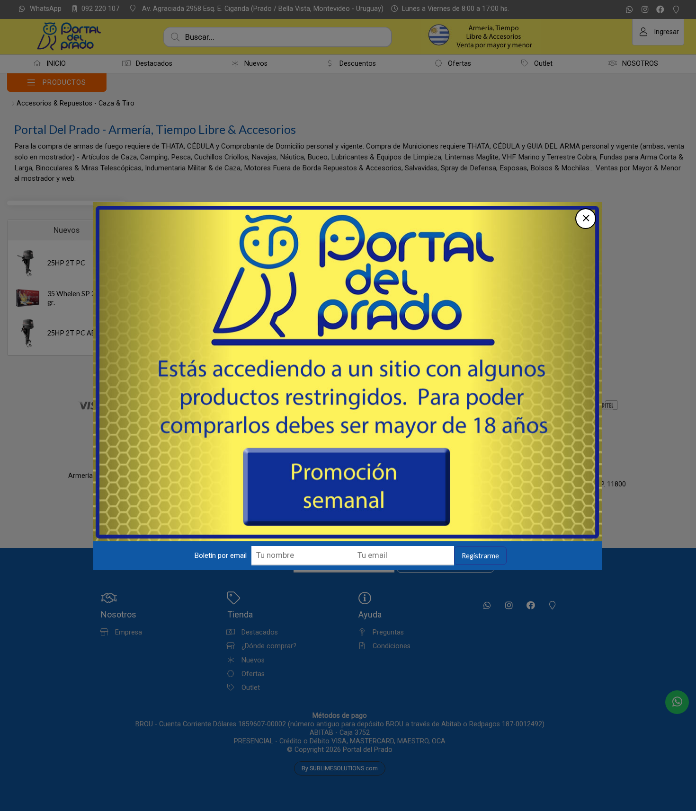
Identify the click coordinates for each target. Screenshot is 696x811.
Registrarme (480, 556)
